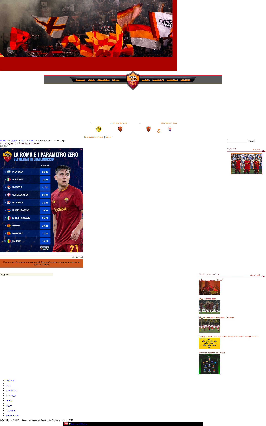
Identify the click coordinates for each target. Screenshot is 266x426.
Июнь (31, 141)
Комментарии (12, 415)
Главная (3, 141)
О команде (158, 79)
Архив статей (255, 275)
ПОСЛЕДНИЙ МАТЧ (109, 123)
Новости (80, 79)
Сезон (91, 79)
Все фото (256, 149)
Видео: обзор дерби (208, 299)
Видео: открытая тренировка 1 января (216, 317)
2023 (23, 141)
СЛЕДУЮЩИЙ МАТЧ (159, 123)
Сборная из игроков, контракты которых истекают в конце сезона (228, 336)
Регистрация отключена (93, 137)
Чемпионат (103, 79)
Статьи (146, 79)
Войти (108, 137)
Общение (185, 79)
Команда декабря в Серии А (212, 353)
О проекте (172, 79)
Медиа (115, 79)
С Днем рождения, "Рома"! (211, 280)
